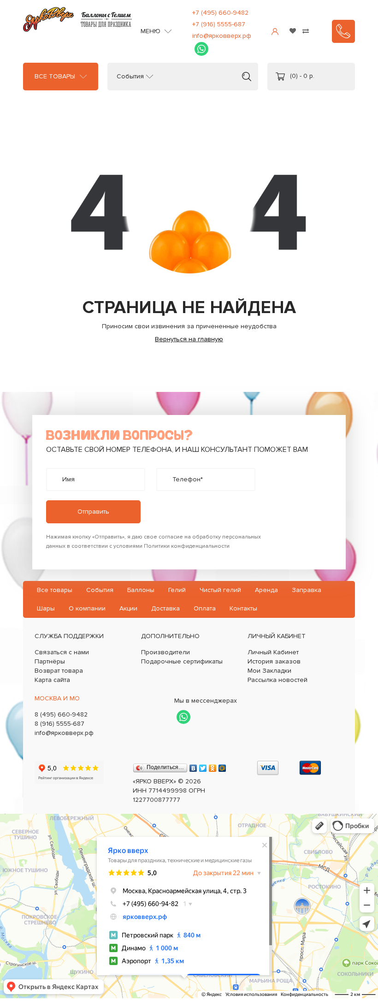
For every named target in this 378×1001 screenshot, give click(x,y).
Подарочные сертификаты (182, 661)
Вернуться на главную (189, 339)
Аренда (266, 590)
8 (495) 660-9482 (61, 714)
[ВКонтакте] (193, 766)
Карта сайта (52, 680)
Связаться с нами (62, 652)
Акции (128, 608)
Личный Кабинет (273, 652)
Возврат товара (59, 671)
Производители (165, 652)
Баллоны (140, 590)
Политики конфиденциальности (187, 546)
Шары (46, 608)
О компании (87, 608)
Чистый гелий (220, 590)
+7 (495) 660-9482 (220, 13)
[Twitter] (203, 766)
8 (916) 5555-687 (59, 724)
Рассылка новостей (277, 680)
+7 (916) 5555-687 (218, 24)
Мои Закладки (269, 671)
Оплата (205, 608)
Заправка (306, 590)
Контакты (243, 608)
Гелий (177, 590)
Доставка (165, 608)
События (130, 76)
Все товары (55, 76)
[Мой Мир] (222, 766)
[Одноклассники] (213, 766)
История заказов (274, 661)
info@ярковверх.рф (221, 36)
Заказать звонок (343, 31)
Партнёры (50, 661)
